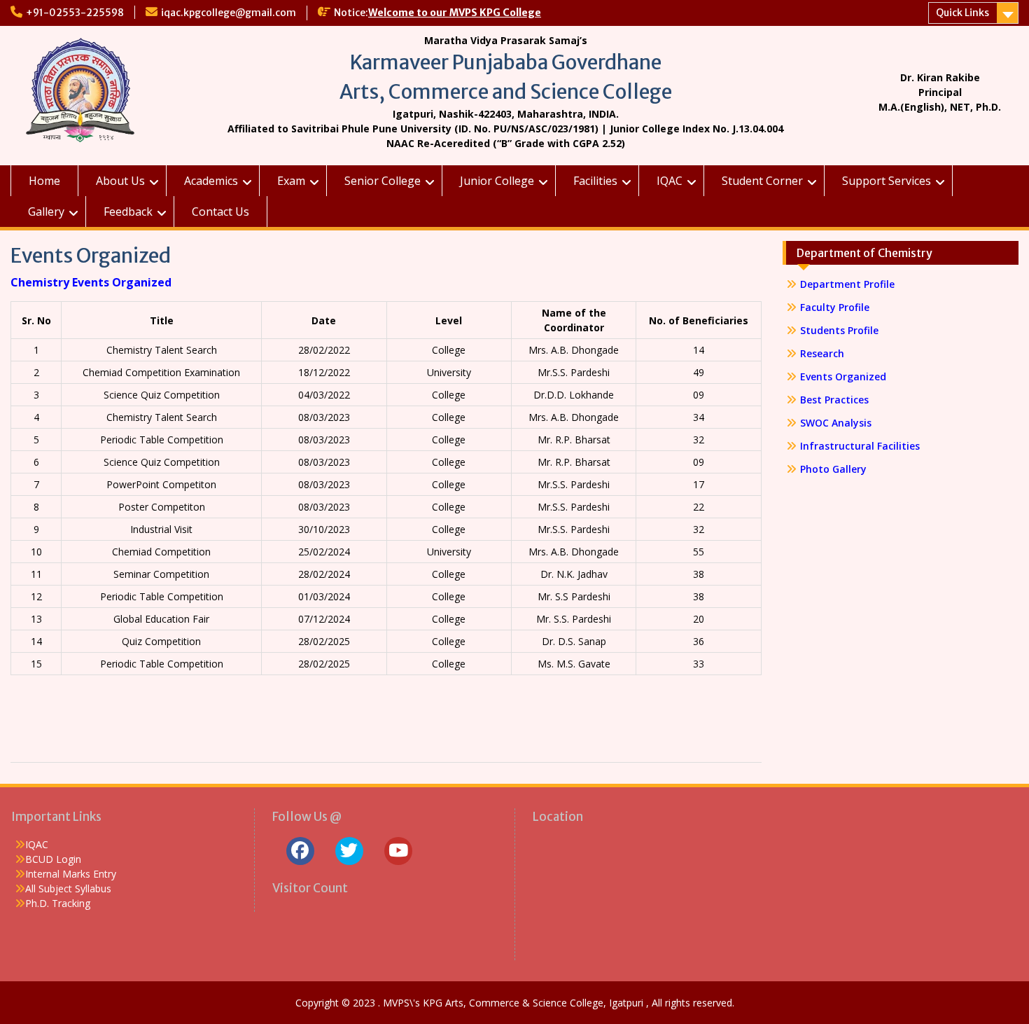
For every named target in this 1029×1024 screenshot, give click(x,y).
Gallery (46, 211)
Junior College (497, 180)
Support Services (886, 180)
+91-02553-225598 (75, 12)
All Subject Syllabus (68, 888)
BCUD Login (53, 859)
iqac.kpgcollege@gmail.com (228, 12)
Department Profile (847, 284)
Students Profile (839, 330)
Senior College (382, 180)
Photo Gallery (833, 469)
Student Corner (762, 180)
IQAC (669, 180)
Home (44, 180)
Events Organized (843, 376)
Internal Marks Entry (70, 873)
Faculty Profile (834, 307)
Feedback (128, 211)
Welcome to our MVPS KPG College (454, 12)
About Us (120, 180)
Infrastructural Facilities (860, 445)
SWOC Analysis (836, 422)
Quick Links (962, 12)
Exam (291, 180)
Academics (211, 180)
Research (822, 353)
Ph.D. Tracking (57, 903)
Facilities (595, 180)
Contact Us (220, 211)
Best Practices (834, 399)
